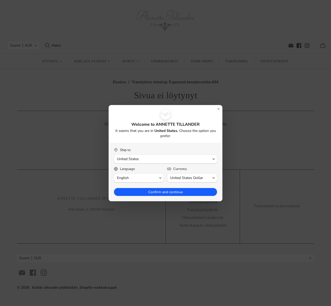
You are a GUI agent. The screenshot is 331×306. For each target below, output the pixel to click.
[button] (165, 159)
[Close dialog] (218, 109)
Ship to (125, 150)
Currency (180, 169)
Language (127, 169)
